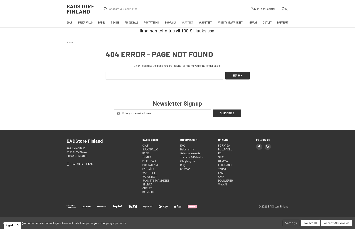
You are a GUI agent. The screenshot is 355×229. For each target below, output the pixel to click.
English (9, 225)
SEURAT (252, 22)
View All (222, 184)
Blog (182, 165)
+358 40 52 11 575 (81, 164)
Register (270, 8)
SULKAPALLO (85, 22)
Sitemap (185, 168)
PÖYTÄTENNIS (152, 22)
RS (220, 153)
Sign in (258, 8)
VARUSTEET (205, 22)
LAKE (221, 172)
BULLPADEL (225, 149)
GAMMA (223, 161)
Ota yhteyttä (187, 161)
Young (222, 168)
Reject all (310, 223)
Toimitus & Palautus (192, 157)
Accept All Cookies (336, 223)
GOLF (69, 22)
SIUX (221, 157)
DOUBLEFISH (225, 180)
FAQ (182, 145)
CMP (221, 176)
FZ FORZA (224, 145)
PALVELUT (282, 22)
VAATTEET (187, 22)
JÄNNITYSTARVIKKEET (230, 22)
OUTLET (267, 22)
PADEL (101, 22)
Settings (291, 223)
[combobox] (12, 225)
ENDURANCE (225, 165)
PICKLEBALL (131, 22)
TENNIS (115, 22)
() (286, 8)
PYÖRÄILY (170, 22)
